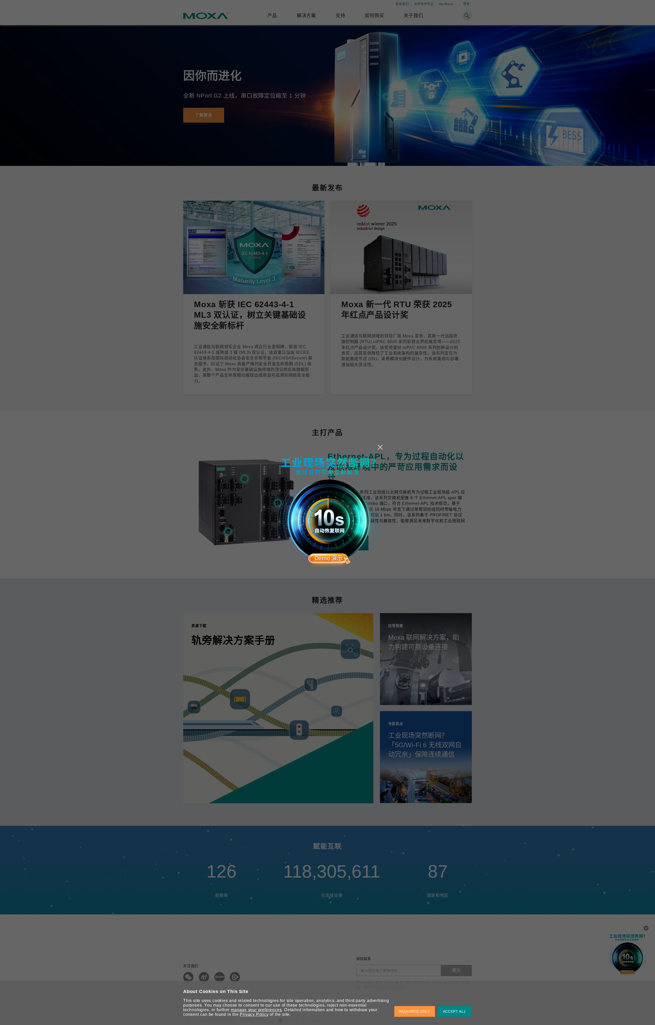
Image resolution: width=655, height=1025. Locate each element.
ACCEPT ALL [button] (454, 1011)
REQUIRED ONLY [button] (414, 1011)
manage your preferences (256, 1010)
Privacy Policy (254, 1014)
